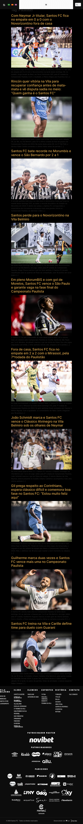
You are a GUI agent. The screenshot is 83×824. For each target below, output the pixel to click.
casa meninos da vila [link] (20, 711)
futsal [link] (44, 694)
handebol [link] (45, 699)
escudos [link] (58, 702)
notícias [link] (57, 711)
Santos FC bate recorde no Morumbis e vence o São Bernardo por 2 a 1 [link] (41, 153)
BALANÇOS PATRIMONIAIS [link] (17, 700)
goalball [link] (44, 697)
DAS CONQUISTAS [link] (18, 716)
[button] (46, 4)
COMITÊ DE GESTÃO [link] (19, 694)
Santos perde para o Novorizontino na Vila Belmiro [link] (40, 217)
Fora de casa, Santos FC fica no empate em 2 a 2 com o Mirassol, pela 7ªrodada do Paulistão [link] (40, 353)
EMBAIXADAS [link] (17, 718)
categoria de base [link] (33, 697)
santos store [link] (4, 701)
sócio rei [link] (2, 696)
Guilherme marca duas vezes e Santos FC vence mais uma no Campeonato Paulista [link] (40, 562)
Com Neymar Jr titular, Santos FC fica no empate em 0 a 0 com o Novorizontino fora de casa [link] (40, 19)
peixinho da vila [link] (46, 703)
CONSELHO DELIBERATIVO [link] (18, 697)
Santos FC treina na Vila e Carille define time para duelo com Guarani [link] (41, 625)
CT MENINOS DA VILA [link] (19, 709)
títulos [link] (57, 697)
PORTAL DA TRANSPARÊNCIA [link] (18, 726)
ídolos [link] (57, 699)
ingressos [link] (3, 699)
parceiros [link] (17, 721)
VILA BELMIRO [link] (18, 704)
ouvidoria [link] (17, 723)
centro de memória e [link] (61, 707)
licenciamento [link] (4, 703)
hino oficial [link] (59, 704)
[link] (4, 5)
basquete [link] (44, 701)
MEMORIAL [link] (17, 713)
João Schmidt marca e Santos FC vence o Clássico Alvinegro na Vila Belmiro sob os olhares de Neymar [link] (37, 421)
